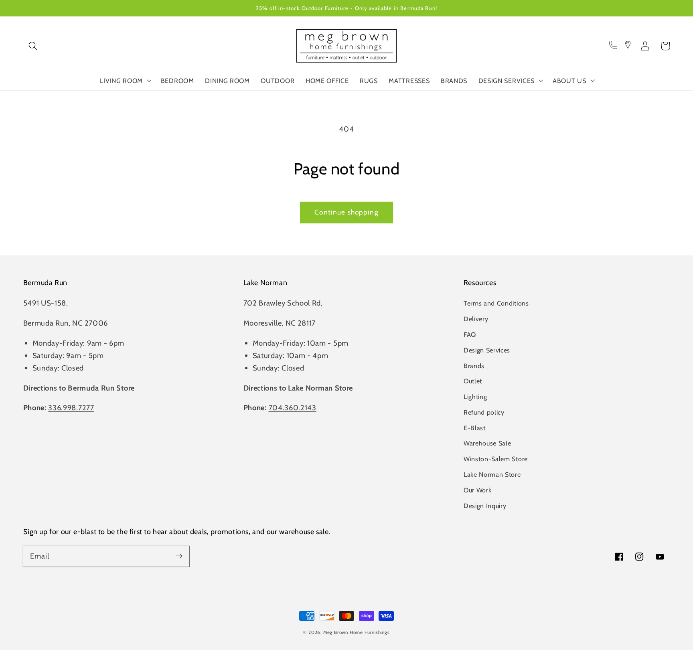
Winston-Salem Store (496, 459)
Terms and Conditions (496, 303)
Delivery (476, 319)
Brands (474, 366)
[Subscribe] (179, 556)
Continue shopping (346, 212)
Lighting (475, 397)
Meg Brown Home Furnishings (356, 632)
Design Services (487, 350)
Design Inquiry (485, 506)
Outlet (473, 381)
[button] (33, 46)
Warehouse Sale (487, 443)
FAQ (470, 334)
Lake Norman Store (492, 474)
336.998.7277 (71, 407)
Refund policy (484, 412)
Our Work (478, 490)
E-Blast (475, 428)
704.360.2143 (292, 407)
